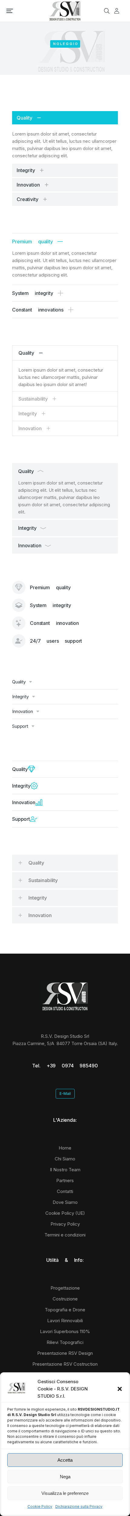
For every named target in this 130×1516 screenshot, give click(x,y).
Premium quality (32, 241)
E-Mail (65, 1093)
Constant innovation (54, 623)
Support (20, 726)
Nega (65, 1476)
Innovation (28, 185)
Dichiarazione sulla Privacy (78, 1506)
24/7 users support (56, 641)
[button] (120, 1389)
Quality (24, 118)
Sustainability (33, 399)
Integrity (26, 170)
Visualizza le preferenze (65, 1493)
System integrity (32, 293)
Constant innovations (37, 310)
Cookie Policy (40, 1506)
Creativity (27, 199)
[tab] (65, 117)
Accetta (65, 1460)
